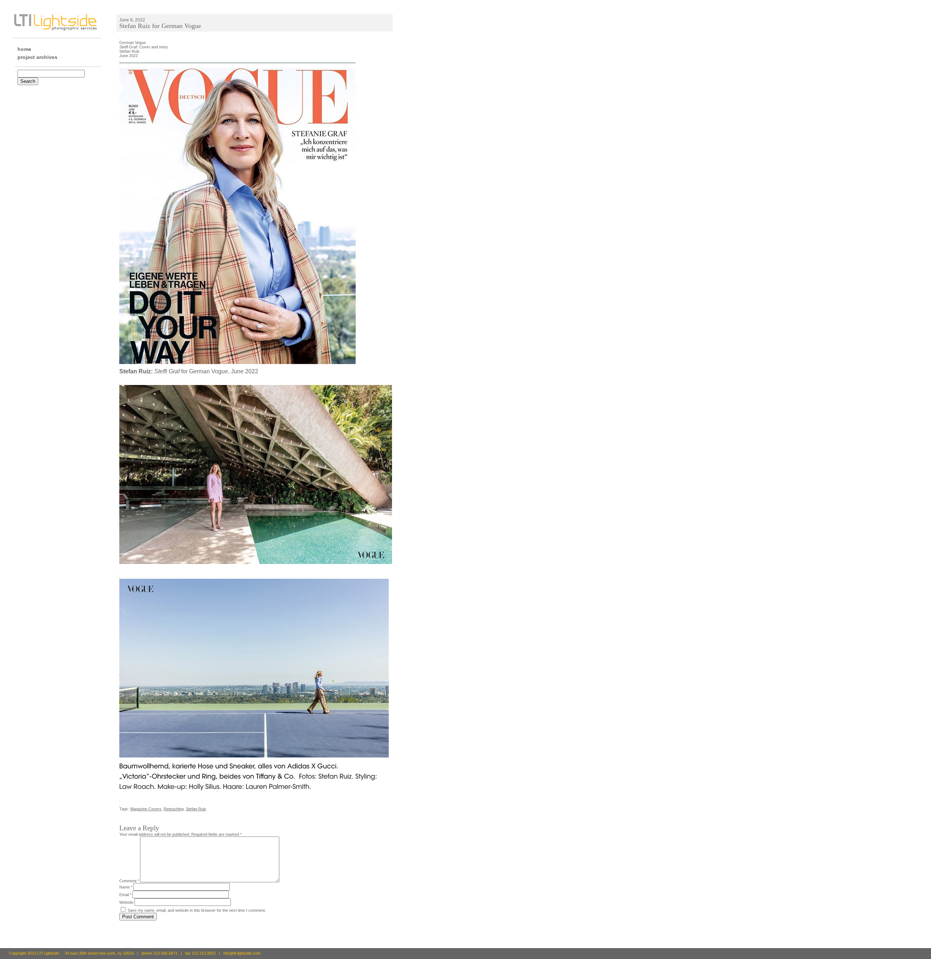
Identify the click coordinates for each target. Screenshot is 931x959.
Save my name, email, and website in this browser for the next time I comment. (197, 910)
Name (125, 887)
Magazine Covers (145, 809)
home (24, 49)
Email (125, 894)
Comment (129, 881)
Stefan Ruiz (196, 809)
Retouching (174, 809)
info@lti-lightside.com (241, 953)
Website (126, 902)
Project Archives (37, 57)
